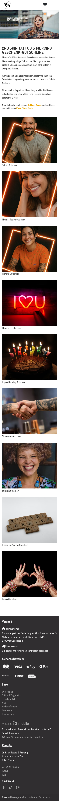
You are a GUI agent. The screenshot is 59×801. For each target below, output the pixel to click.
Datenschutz (8, 713)
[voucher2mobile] (16, 723)
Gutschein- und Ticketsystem (33, 797)
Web (4, 774)
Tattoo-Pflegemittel (12, 695)
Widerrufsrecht (9, 706)
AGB (4, 702)
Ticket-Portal (8, 699)
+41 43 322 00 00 (10, 767)
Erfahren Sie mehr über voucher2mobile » (22, 737)
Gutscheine (7, 691)
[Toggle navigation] (54, 5)
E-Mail (5, 771)
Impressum (7, 710)
